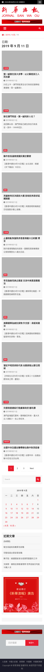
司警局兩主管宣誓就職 (13, 553)
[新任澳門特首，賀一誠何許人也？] (22, 103)
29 (38, 517)
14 (33, 509)
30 (6, 522)
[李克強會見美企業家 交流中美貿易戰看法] (22, 267)
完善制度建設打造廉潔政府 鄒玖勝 (20, 408)
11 (17, 509)
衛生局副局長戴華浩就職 (14, 547)
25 (17, 517)
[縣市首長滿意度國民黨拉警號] (22, 143)
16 (6, 513)
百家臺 (6, 68)
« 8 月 (6, 526)
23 (6, 517)
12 (22, 509)
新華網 (22, 662)
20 (27, 513)
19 (22, 513)
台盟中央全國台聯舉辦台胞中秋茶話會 (21, 447)
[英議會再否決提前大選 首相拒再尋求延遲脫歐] (22, 182)
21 (33, 513)
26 (22, 517)
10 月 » (13, 526)
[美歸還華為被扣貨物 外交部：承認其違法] (22, 310)
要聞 (5, 150)
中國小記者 (13, 662)
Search (38, 479)
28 (33, 517)
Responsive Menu (39, 2)
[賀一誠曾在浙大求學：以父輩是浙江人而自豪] (22, 61)
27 (27, 517)
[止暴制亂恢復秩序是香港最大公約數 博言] (22, 225)
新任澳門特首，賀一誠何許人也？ (19, 116)
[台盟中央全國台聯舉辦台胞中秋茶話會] (22, 434)
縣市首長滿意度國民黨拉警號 (17, 156)
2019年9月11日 (11, 81)
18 (17, 513)
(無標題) (7, 541)
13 (27, 509)
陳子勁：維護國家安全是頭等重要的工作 (20, 558)
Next (32, 468)
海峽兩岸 (6, 441)
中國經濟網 (37, 662)
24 (11, 517)
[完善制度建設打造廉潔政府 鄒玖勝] (22, 394)
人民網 (4, 662)
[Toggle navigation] (5, 28)
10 (11, 509)
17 (11, 513)
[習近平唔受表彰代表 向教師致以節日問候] (22, 352)
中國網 (29, 662)
